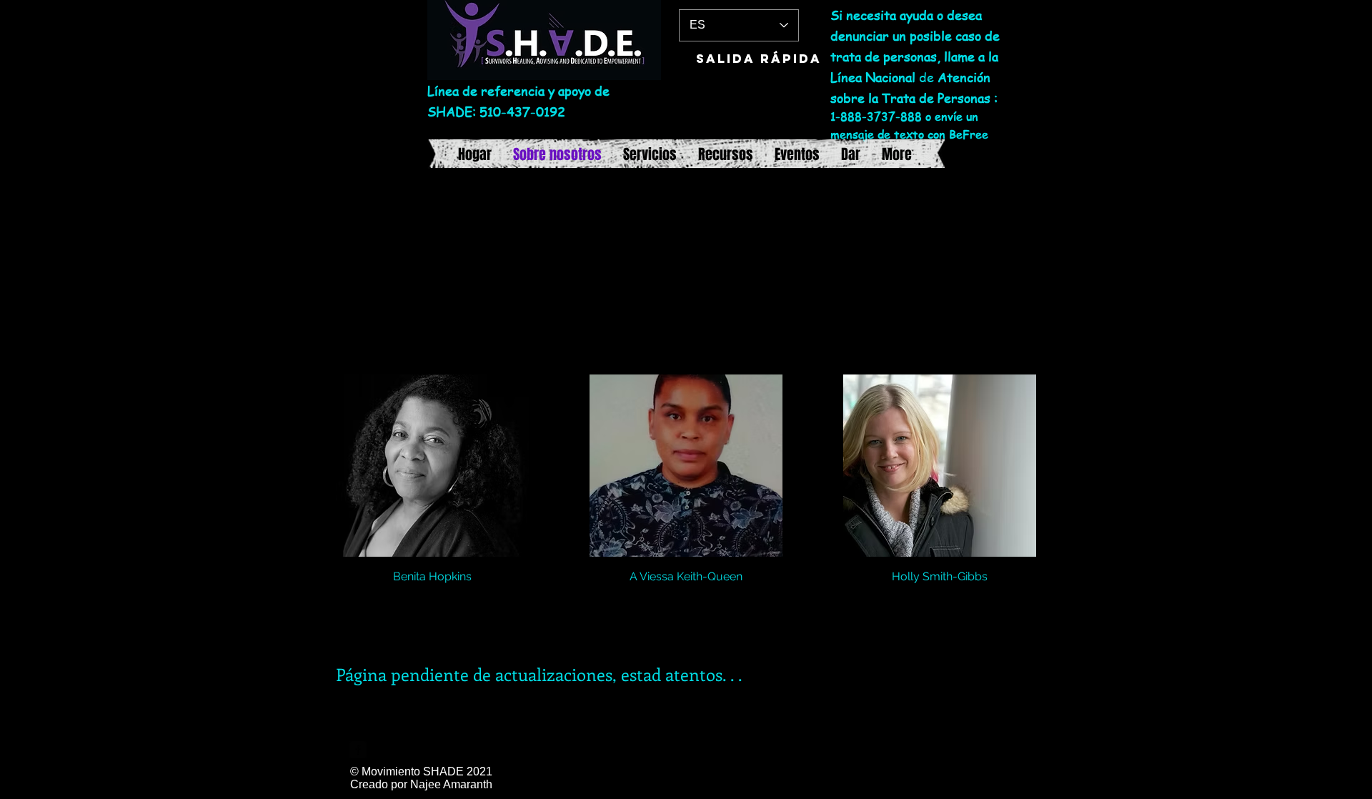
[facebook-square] (358, 749)
